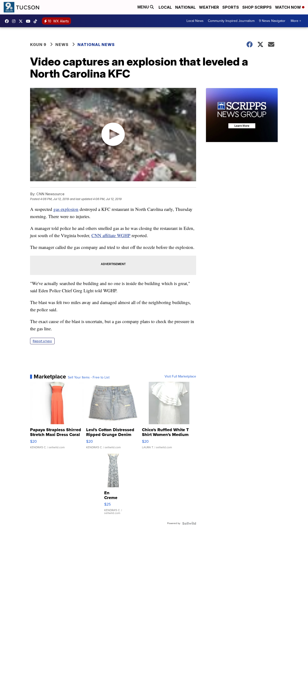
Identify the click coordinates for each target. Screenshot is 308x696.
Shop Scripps (257, 7)
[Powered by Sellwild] (189, 523)
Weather (209, 7)
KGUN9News (8, 21)
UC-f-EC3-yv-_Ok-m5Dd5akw (29, 21)
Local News (195, 20)
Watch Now (288, 7)
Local (165, 7)
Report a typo (42, 341)
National (185, 7)
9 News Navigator (272, 20)
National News (96, 44)
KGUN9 (22, 21)
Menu (143, 7)
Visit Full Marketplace (180, 376)
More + (296, 20)
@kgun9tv (36, 21)
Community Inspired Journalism (231, 20)
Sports (230, 7)
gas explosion (65, 209)
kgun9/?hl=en (15, 21)
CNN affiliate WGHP (110, 235)
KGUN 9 (38, 44)
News (62, 44)
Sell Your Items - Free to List (88, 377)
